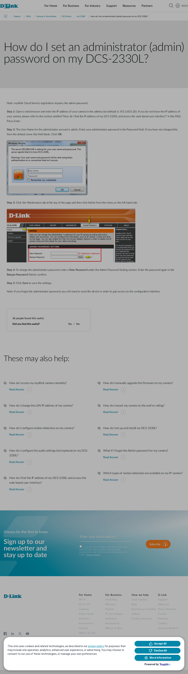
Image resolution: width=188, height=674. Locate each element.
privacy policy (96, 646)
